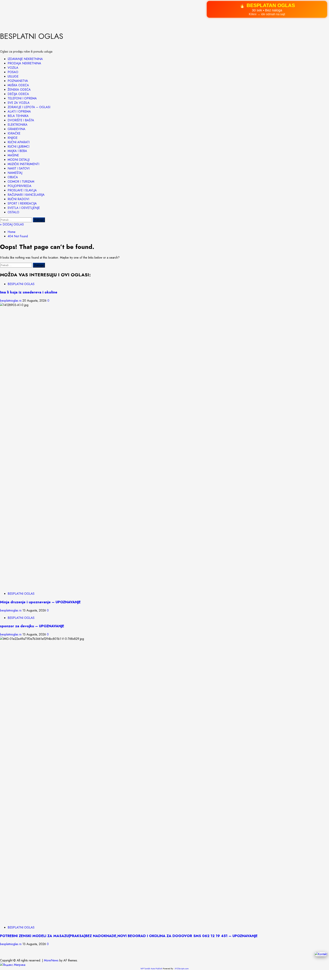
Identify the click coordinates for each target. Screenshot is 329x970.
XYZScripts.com (182, 968)
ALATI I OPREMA (19, 111)
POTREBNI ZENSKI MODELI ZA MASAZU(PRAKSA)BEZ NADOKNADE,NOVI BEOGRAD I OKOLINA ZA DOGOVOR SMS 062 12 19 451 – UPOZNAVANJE (129, 935)
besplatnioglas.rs (11, 300)
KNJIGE (13, 138)
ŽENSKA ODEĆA (19, 89)
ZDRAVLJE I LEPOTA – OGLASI (29, 107)
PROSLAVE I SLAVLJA (22, 190)
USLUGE (13, 76)
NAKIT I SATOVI (19, 168)
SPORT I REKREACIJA (22, 203)
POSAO (13, 72)
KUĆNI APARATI (19, 142)
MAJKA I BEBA (17, 151)
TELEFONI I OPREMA (22, 98)
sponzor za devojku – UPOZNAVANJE (32, 626)
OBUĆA (13, 177)
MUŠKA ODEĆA (18, 85)
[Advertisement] (114, 11)
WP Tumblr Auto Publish (151, 968)
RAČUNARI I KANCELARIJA (26, 195)
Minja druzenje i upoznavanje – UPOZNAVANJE (40, 602)
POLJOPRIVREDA (19, 186)
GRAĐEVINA (16, 129)
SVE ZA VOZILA (19, 103)
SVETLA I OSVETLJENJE (24, 208)
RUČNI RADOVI (18, 199)
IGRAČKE (14, 133)
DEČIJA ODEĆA (18, 94)
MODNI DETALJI (19, 159)
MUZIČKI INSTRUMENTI (23, 164)
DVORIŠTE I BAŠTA (21, 120)
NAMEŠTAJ (15, 173)
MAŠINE (13, 155)
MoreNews (51, 960)
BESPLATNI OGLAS (31, 36)
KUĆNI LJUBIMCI (18, 146)
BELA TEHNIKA (18, 116)
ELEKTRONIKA (17, 124)
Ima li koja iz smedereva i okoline (28, 292)
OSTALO (13, 212)
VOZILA (13, 68)
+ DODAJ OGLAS (12, 224)
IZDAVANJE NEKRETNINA (25, 59)
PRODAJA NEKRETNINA (24, 63)
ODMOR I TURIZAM (21, 181)
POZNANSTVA (18, 81)
